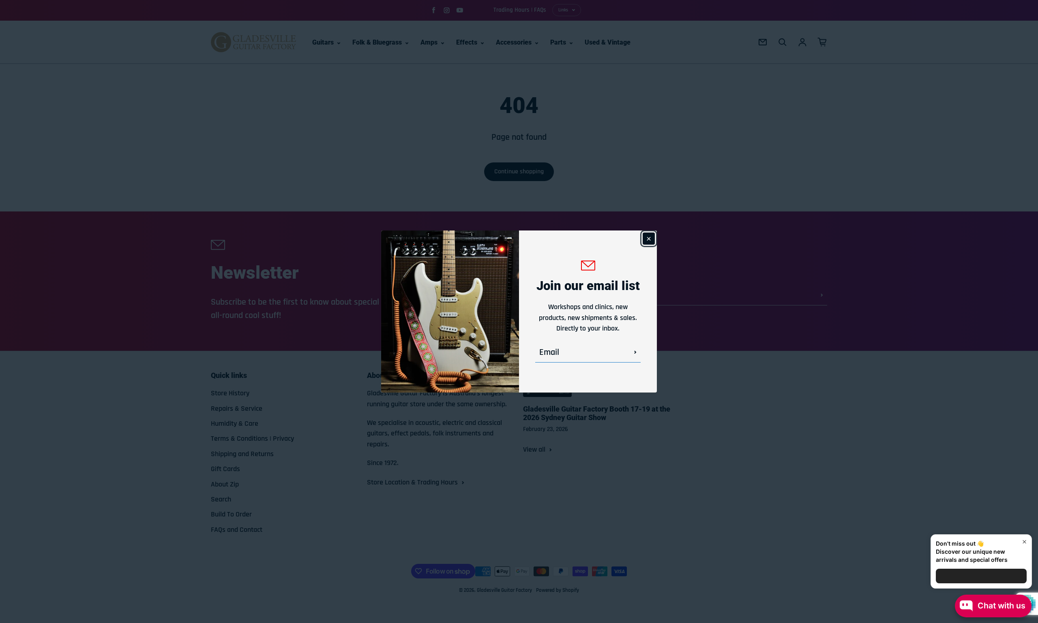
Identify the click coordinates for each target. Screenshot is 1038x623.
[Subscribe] (635, 352)
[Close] (649, 239)
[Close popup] (1024, 541)
